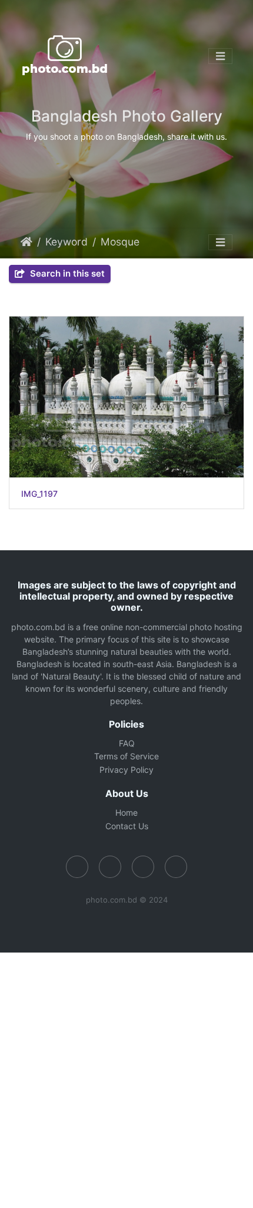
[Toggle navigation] (220, 56)
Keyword (66, 241)
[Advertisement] (126, 1079)
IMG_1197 (39, 494)
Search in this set (66, 273)
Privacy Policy (126, 770)
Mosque (120, 241)
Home (26, 242)
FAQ (127, 743)
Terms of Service (126, 756)
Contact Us (126, 826)
